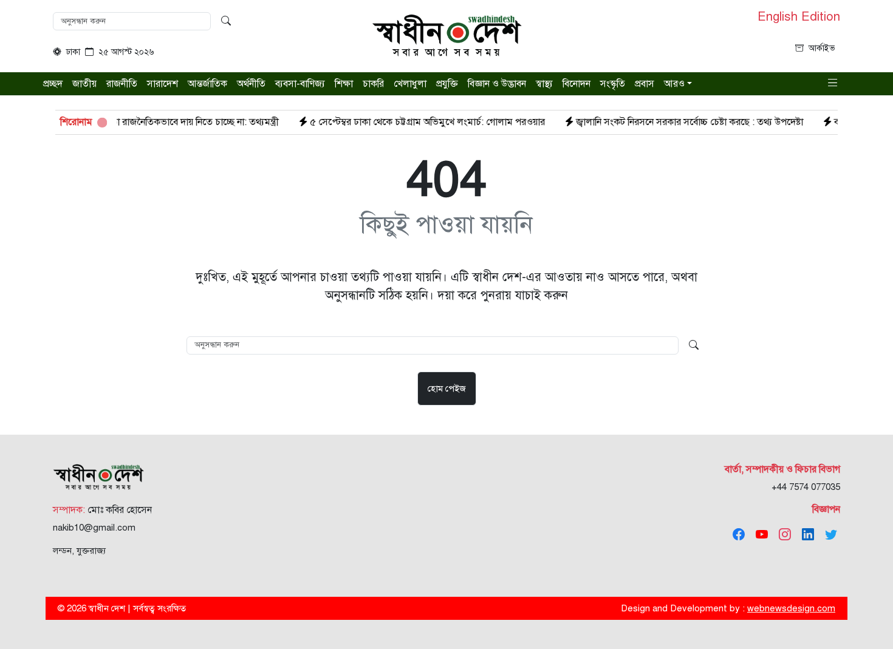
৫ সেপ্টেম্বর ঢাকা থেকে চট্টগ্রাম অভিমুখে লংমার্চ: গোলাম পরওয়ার (405, 122)
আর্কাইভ (822, 48)
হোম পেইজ (447, 388)
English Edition (799, 17)
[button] (832, 82)
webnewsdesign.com (791, 608)
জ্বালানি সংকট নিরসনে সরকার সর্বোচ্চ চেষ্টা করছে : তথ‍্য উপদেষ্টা (667, 122)
